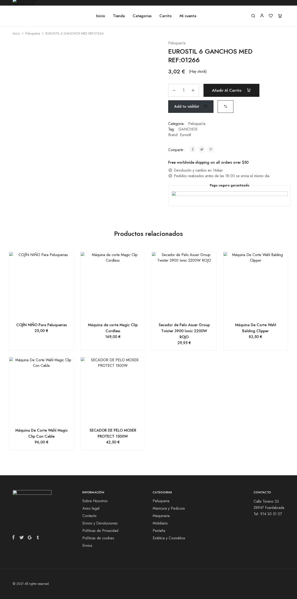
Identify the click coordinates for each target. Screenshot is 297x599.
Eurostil (185, 134)
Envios (87, 545)
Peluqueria (161, 501)
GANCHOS (187, 129)
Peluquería (33, 33)
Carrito (165, 16)
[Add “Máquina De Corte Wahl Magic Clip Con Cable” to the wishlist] (47, 418)
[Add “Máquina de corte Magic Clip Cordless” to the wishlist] (118, 312)
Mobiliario (160, 523)
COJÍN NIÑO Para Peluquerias (41, 325)
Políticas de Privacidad (100, 530)
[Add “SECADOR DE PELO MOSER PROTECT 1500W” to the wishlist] (118, 418)
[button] (225, 106)
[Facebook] (14, 538)
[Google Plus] (30, 538)
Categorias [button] (142, 16)
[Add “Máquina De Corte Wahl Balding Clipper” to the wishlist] (261, 312)
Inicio (100, 16)
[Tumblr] (37, 538)
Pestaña (159, 530)
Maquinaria (161, 515)
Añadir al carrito (227, 90)
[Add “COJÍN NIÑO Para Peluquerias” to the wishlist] (47, 312)
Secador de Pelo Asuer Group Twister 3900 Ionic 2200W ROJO (184, 331)
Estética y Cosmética (169, 538)
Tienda (119, 16)
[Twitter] (21, 538)
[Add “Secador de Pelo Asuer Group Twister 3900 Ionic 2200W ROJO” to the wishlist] (189, 312)
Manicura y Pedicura (169, 508)
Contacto (89, 515)
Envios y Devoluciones (100, 523)
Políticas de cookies (98, 538)
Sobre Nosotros (95, 501)
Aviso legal (90, 508)
